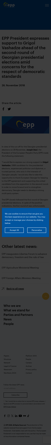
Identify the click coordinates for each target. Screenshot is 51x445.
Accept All (14, 230)
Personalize (37, 230)
